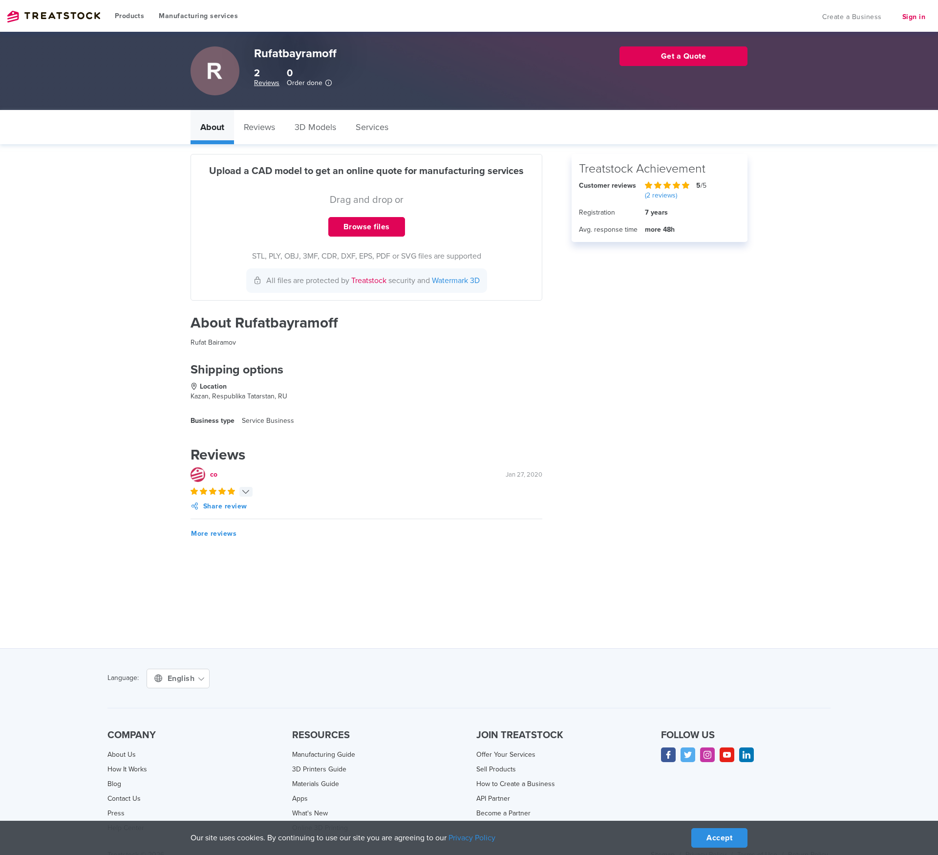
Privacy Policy (471, 838)
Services (372, 127)
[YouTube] (727, 754)
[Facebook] (668, 754)
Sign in (914, 17)
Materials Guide (315, 784)
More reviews (213, 533)
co (213, 474)
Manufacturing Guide (323, 754)
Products (129, 16)
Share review (225, 506)
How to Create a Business (515, 784)
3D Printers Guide (319, 769)
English (182, 678)
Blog (114, 784)
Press (116, 813)
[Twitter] (688, 754)
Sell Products (496, 769)
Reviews (266, 83)
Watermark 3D (456, 280)
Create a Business (852, 17)
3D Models (315, 127)
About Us (121, 754)
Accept (719, 838)
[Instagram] (707, 754)
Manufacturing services (198, 16)
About (212, 127)
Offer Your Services (505, 754)
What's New (310, 813)
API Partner (493, 798)
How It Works (127, 769)
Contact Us (124, 798)
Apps (300, 798)
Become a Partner (503, 813)
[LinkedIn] (746, 754)
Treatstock (53, 16)
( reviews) (661, 195)
